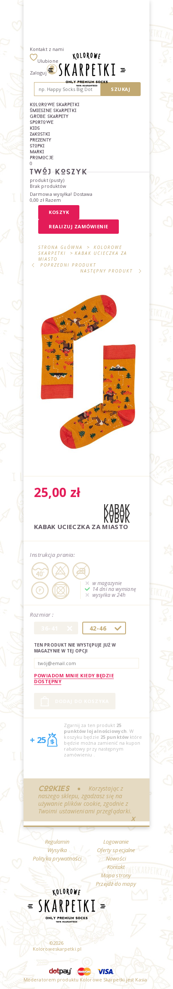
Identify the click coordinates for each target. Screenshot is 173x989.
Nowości (116, 858)
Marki (37, 152)
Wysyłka (57, 850)
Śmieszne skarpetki (53, 110)
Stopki (37, 146)
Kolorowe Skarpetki (54, 104)
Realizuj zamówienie (78, 226)
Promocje (41, 157)
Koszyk (59, 212)
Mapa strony (116, 875)
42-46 (98, 628)
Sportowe (41, 122)
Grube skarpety (49, 116)
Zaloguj (38, 72)
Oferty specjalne (116, 850)
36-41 (49, 628)
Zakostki (40, 134)
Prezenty (40, 140)
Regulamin (57, 841)
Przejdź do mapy (116, 883)
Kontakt (116, 867)
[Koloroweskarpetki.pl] (87, 70)
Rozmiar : (42, 615)
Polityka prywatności (57, 858)
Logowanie (115, 841)
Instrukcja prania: (52, 555)
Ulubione (47, 61)
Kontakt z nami (47, 49)
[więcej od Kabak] (117, 514)
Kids (35, 128)
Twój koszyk (59, 171)
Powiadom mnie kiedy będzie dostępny (74, 678)
